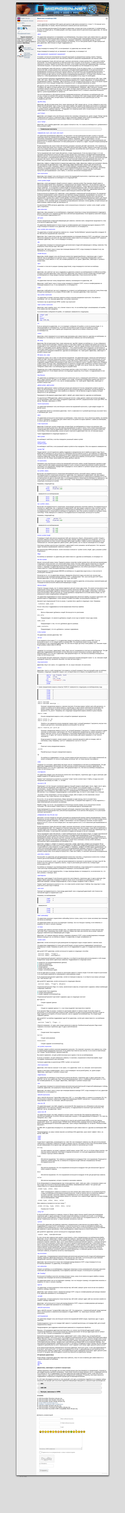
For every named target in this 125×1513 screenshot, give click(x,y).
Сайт (62, 1427)
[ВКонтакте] (18, 28)
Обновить (44, 1463)
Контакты (37, 15)
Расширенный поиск (24, 33)
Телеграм (27, 57)
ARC (42, 1383)
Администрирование (55, 15)
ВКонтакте (27, 56)
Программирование (25, 3)
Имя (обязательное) (67, 1419)
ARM (34, 3)
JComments (105, 1473)
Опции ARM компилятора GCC (48, 1403)
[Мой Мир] (24, 28)
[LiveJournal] (26, 28)
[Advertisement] (62, 1495)
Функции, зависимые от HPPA (50, 1391)
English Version (25, 18)
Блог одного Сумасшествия (28, 48)
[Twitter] (21, 28)
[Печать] (107, 19)
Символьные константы (49, 129)
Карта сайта (20, 23)
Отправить (44, 1470)
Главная (23, 15)
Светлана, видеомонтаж (28, 53)
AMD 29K (43, 1387)
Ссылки (95, 15)
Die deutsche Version (27, 21)
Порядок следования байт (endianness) (51, 1404)
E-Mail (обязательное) (67, 1423)
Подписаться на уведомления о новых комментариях (58, 1452)
